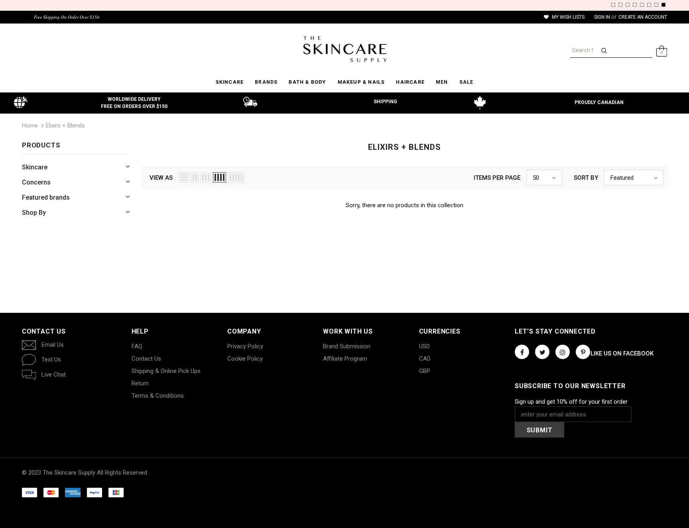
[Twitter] (542, 352)
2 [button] (620, 5)
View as (161, 177)
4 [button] (635, 5)
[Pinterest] (583, 352)
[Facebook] (522, 352)
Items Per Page (497, 177)
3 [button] (628, 5)
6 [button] (649, 5)
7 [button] (656, 5)
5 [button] (642, 5)
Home (30, 125)
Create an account (642, 17)
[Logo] (344, 49)
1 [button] (613, 5)
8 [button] (663, 5)
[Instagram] (562, 352)
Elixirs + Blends (65, 125)
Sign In (602, 17)
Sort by (586, 177)
